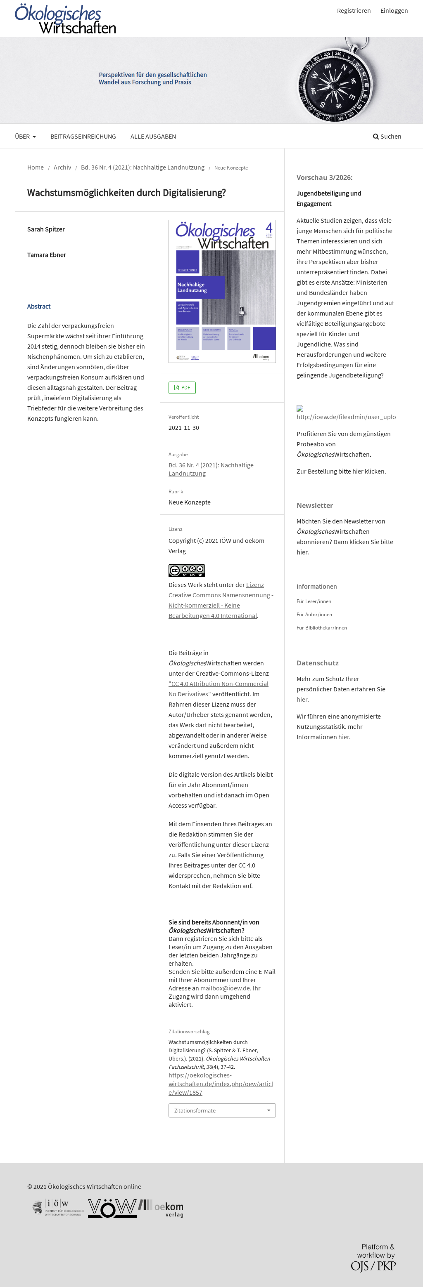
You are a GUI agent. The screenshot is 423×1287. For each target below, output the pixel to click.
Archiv (62, 167)
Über (23, 136)
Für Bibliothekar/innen (322, 627)
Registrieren (354, 10)
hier (358, 471)
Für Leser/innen (314, 601)
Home (35, 167)
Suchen (390, 136)
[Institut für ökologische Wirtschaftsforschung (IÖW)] (57, 1215)
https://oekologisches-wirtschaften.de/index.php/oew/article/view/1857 (221, 1083)
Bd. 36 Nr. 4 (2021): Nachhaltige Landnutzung (142, 167)
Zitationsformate (195, 1110)
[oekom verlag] (160, 1215)
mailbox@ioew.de (225, 988)
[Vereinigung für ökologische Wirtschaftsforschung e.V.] (112, 1215)
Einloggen (394, 10)
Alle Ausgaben (153, 136)
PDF (185, 387)
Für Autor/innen (314, 614)
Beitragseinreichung (83, 136)
